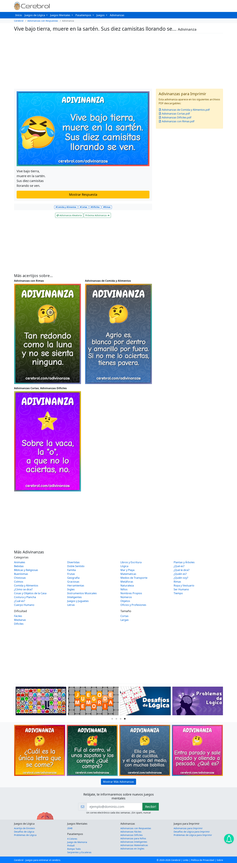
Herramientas (75, 585)
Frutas (71, 574)
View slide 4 (125, 719)
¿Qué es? (179, 566)
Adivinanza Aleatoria (70, 215)
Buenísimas (21, 574)
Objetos (125, 601)
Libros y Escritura (131, 562)
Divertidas (73, 562)
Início (18, 15)
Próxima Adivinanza (96, 215)
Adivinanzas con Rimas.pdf (177, 121)
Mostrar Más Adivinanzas (118, 781)
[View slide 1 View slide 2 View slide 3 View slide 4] (118, 702)
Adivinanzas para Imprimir (188, 828)
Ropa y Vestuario (184, 585)
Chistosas (20, 578)
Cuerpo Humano (24, 605)
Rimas (177, 581)
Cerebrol (18, 20)
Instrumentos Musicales (82, 593)
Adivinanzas (117, 15)
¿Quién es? (180, 574)
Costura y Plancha (25, 597)
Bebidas (19, 566)
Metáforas (126, 581)
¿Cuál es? (19, 601)
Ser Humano (181, 589)
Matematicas (128, 574)
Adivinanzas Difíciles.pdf (176, 117)
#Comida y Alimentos (66, 207)
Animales (19, 562)
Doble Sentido (75, 566)
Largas (124, 620)
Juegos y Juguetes (78, 601)
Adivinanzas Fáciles (130, 831)
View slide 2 (116, 719)
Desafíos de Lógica (24, 831)
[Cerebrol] (32, 5)
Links (185, 860)
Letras (71, 605)
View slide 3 (120, 719)
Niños (124, 589)
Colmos (18, 581)
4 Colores (72, 838)
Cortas (124, 616)
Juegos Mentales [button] (60, 15)
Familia (71, 570)
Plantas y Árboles (184, 562)
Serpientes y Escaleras (79, 852)
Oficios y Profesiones (133, 605)
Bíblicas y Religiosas (26, 570)
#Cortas (83, 207)
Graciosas (73, 581)
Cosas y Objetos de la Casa (30, 593)
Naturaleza (127, 585)
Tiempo (178, 593)
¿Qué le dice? (181, 570)
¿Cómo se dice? (23, 589)
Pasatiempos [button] (83, 15)
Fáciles (18, 616)
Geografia (73, 578)
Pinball (71, 845)
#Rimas (106, 207)
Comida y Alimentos (26, 585)
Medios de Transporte (133, 578)
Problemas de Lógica (25, 835)
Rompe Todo (74, 848)
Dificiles (19, 624)
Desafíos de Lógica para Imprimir (192, 831)
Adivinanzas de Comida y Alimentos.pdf (185, 109)
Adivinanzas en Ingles (132, 848)
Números (126, 597)
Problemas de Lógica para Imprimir (193, 835)
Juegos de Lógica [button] (35, 15)
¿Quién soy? (181, 578)
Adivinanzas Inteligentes (133, 841)
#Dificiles (95, 207)
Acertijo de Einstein (24, 828)
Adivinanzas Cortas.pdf (175, 113)
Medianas (20, 620)
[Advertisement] (110, 61)
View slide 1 (112, 719)
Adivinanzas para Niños (133, 838)
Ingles (71, 589)
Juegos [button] (100, 15)
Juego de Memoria (77, 842)
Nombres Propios (131, 593)
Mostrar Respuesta (83, 194)
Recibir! (150, 806)
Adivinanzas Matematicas (134, 845)
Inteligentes (74, 597)
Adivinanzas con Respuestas (42, 20)
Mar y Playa (127, 570)
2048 (69, 828)
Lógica (124, 566)
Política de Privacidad (202, 860)
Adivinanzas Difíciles (131, 835)
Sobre (220, 860)
